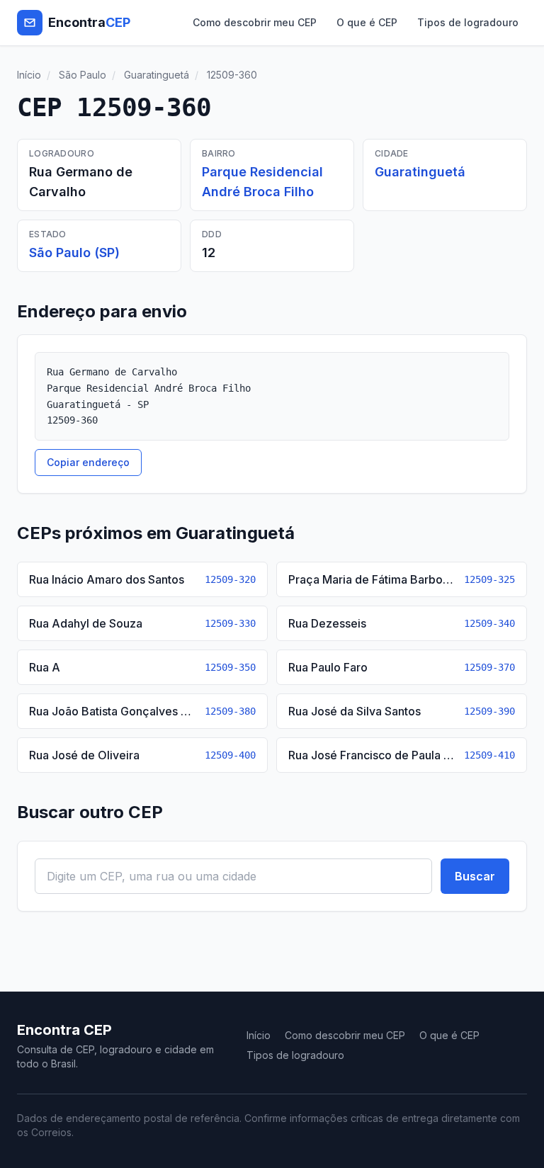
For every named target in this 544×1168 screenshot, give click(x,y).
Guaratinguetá (156, 75)
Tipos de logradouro (467, 22)
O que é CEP (366, 22)
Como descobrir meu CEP (255, 22)
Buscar (475, 876)
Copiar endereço (88, 462)
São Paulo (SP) (74, 252)
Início (29, 75)
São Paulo (82, 75)
